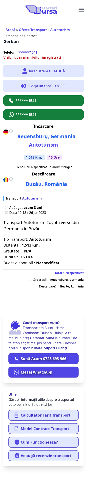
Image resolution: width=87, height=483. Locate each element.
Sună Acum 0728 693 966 (43, 358)
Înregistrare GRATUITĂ (47, 71)
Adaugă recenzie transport (46, 455)
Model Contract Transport (45, 428)
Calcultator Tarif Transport (46, 415)
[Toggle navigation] (81, 9)
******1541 (20, 52)
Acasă (10, 29)
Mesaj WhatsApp (36, 372)
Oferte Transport (33, 29)
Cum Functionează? (39, 442)
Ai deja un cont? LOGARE (47, 86)
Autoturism (60, 29)
